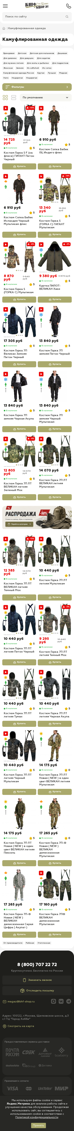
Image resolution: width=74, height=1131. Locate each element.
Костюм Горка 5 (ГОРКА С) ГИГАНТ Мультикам (51, 224)
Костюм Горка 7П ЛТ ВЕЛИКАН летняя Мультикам (53, 483)
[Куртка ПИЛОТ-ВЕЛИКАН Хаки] (55, 256)
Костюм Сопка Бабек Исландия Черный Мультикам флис (18, 220)
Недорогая (17, 78)
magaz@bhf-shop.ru (21, 1001)
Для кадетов (43, 58)
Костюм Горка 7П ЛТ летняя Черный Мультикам (17, 778)
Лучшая (52, 73)
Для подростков (60, 63)
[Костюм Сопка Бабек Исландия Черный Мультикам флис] (19, 188)
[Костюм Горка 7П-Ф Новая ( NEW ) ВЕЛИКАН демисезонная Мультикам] (55, 813)
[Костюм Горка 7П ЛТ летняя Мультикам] (55, 551)
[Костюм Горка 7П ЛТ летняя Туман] (19, 684)
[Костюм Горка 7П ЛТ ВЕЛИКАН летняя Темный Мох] (19, 551)
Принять (38, 1125)
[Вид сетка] (5, 98)
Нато (5, 78)
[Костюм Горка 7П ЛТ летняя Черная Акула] (55, 684)
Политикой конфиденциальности (36, 1117)
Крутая (40, 73)
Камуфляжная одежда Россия (18, 73)
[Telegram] (69, 1001)
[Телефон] (69, 6)
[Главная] (37, 6)
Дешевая (62, 53)
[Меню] (5, 6)
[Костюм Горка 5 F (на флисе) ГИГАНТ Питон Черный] (19, 120)
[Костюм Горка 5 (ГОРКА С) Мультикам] (19, 256)
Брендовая (8, 53)
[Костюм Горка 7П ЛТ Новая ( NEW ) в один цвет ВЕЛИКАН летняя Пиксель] (19, 813)
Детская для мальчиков (42, 53)
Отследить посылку (40, 990)
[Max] (53, 1001)
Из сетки (46, 68)
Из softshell (33, 68)
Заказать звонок (40, 980)
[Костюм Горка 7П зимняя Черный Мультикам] (55, 386)
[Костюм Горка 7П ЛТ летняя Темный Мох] (55, 619)
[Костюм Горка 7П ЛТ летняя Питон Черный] (19, 619)
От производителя (12, 943)
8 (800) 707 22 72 (37, 964)
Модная (63, 73)
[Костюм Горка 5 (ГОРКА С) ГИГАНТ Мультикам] (55, 188)
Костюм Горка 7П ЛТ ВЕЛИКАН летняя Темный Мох (17, 587)
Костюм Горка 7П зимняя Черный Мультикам (51, 418)
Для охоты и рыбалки (38, 63)
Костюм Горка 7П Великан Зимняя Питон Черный (15, 354)
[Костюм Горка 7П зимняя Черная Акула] (19, 386)
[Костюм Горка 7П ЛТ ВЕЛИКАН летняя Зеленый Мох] (19, 451)
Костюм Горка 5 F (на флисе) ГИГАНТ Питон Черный (19, 156)
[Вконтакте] (61, 1001)
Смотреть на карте (21, 1026)
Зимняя (20, 68)
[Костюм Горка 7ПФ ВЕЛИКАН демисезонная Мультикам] (55, 885)
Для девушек (27, 58)
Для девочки (10, 58)
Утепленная (44, 943)
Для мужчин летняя (13, 63)
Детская (22, 53)
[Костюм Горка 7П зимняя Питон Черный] (55, 321)
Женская (8, 68)
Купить (21, 166)
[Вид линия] (14, 98)
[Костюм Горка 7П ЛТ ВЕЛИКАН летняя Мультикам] (55, 451)
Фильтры (17, 87)
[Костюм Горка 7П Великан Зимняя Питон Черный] (19, 321)
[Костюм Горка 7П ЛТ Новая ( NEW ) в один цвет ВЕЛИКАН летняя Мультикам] (55, 745)
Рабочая (30, 943)
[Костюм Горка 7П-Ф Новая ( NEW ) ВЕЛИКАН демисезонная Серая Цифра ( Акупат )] (19, 885)
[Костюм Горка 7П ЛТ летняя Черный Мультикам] (19, 745)
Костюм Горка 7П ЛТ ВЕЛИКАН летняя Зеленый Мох (17, 487)
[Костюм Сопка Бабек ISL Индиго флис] (55, 120)
